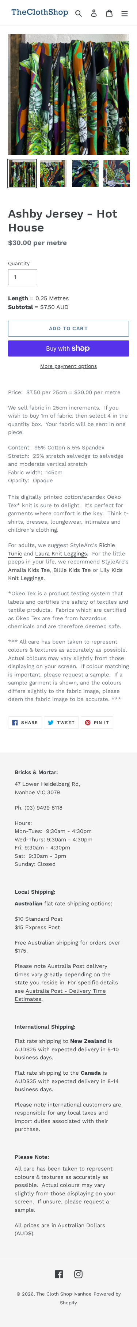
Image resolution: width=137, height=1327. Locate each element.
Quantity (19, 263)
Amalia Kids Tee (29, 570)
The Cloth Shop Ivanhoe (64, 1294)
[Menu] (124, 13)
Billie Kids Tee (72, 570)
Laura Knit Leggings (61, 553)
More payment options (68, 366)
